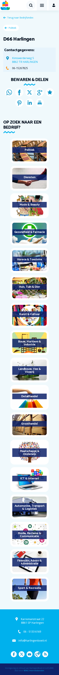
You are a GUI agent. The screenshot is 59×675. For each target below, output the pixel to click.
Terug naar (20, 17)
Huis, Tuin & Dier (29, 286)
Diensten (29, 177)
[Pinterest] (19, 103)
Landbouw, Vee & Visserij (29, 370)
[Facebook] (19, 92)
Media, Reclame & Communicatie (29, 535)
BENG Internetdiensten (34, 670)
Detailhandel (29, 396)
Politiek (12, 27)
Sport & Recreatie (29, 588)
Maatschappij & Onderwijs (29, 453)
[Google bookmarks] (50, 92)
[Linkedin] (29, 103)
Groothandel (29, 423)
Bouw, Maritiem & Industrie (29, 343)
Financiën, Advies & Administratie (29, 562)
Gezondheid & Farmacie (29, 232)
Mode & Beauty (30, 204)
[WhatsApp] (9, 92)
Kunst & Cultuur (29, 314)
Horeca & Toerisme (29, 259)
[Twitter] (29, 92)
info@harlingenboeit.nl (32, 640)
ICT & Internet (29, 478)
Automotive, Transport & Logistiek (30, 507)
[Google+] (40, 92)
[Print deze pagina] (40, 103)
